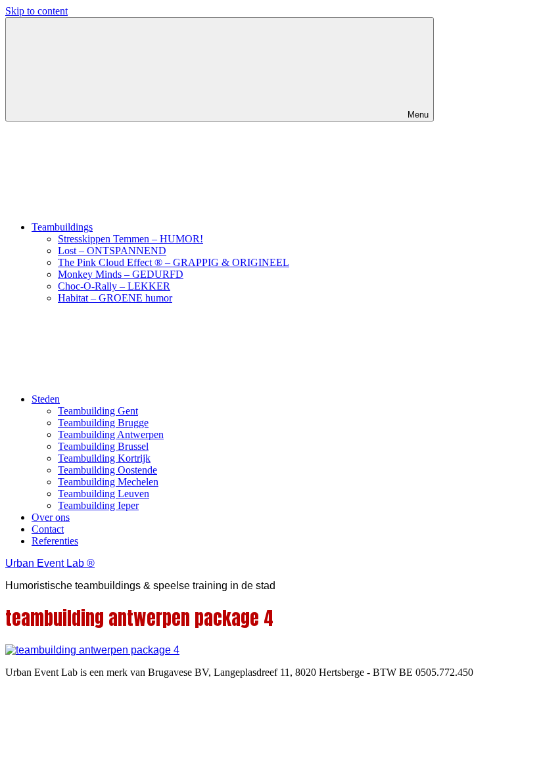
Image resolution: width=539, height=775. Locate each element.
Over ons (51, 517)
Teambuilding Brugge (103, 422)
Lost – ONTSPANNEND (112, 250)
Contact (48, 529)
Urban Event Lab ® (50, 563)
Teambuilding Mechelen (108, 481)
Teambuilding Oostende (107, 470)
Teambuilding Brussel (103, 446)
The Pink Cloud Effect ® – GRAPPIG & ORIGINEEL (173, 262)
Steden (46, 399)
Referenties (55, 540)
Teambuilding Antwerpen (111, 434)
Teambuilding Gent (98, 410)
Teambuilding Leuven (103, 493)
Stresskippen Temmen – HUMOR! (130, 238)
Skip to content (36, 10)
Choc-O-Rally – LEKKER (114, 286)
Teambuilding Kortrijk (104, 458)
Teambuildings (62, 226)
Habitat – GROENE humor (115, 297)
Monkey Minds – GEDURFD (120, 274)
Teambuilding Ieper (98, 505)
